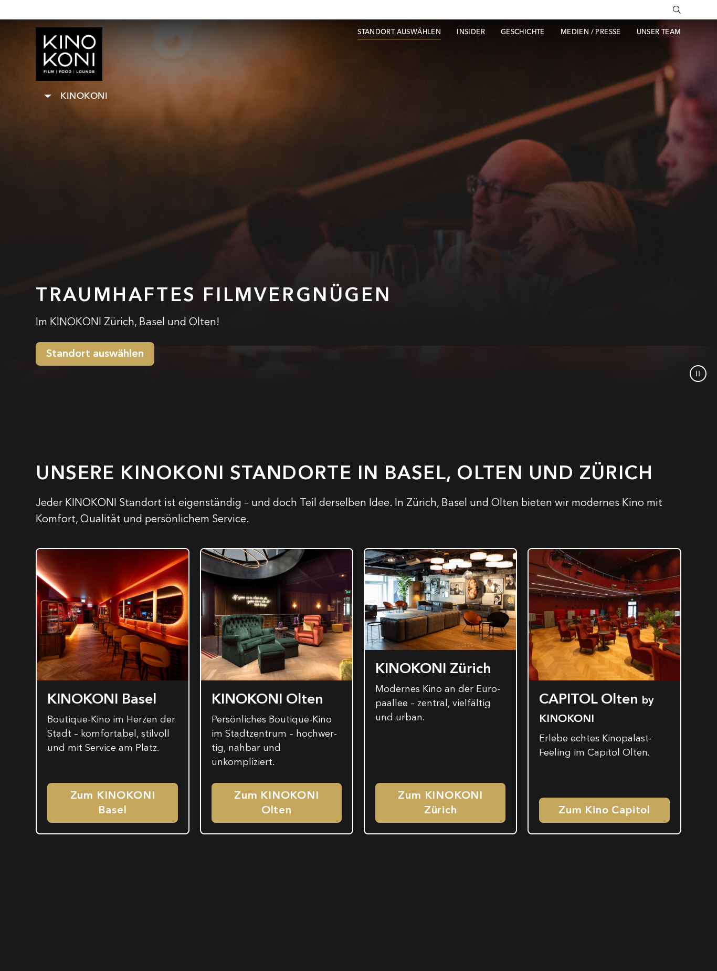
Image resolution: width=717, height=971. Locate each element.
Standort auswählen (95, 353)
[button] (698, 373)
